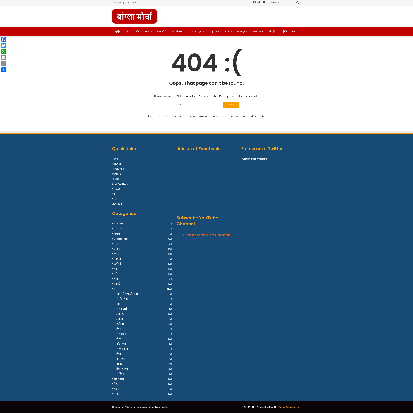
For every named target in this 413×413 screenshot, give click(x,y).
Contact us (117, 189)
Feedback (116, 179)
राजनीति (162, 31)
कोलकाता (124, 349)
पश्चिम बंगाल (121, 344)
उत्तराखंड (119, 319)
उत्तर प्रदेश (120, 314)
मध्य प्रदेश (120, 359)
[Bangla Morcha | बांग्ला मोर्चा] (134, 16)
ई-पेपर (262, 116)
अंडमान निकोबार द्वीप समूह (127, 294)
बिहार (118, 354)
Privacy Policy (118, 169)
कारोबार (177, 31)
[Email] (4, 58)
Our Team (116, 174)
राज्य (148, 31)
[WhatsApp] (4, 51)
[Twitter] (4, 45)
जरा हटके (242, 31)
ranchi (117, 234)
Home (151, 116)
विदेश (137, 31)
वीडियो (273, 31)
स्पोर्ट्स (116, 394)
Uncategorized (121, 239)
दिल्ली (119, 339)
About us (116, 164)
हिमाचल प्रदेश (122, 369)
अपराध (228, 31)
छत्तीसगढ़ (120, 324)
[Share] (4, 70)
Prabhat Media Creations (289, 407)
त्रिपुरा (118, 329)
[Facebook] (4, 39)
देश (127, 31)
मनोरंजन (258, 31)
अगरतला (123, 334)
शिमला (122, 374)
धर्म (113, 194)
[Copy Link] (4, 64)
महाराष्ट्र (119, 364)
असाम (118, 304)
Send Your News (120, 184)
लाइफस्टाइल (194, 31)
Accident (118, 224)
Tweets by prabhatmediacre (254, 159)
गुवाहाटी (123, 309)
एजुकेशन (214, 31)
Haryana (118, 229)
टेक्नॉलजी (117, 264)
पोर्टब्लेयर (123, 299)
